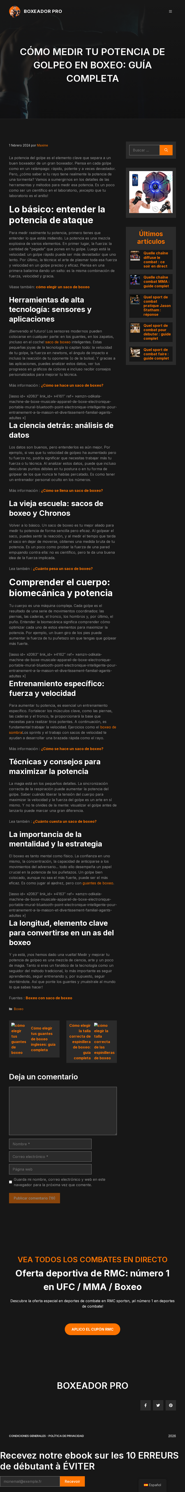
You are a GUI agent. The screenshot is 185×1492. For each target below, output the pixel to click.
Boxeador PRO (43, 11)
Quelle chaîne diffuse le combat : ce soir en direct (155, 260)
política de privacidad (66, 1436)
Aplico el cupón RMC (92, 1329)
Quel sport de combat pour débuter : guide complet (157, 332)
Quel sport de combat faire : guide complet (156, 353)
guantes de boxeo (98, 883)
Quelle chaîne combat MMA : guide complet (156, 281)
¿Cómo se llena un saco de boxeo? (72, 490)
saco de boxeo (58, 342)
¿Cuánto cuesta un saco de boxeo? (65, 821)
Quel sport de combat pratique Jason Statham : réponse (157, 306)
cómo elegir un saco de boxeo (63, 287)
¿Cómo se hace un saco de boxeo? (72, 385)
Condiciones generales (27, 1436)
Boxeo (18, 1009)
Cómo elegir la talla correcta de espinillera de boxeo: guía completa (80, 1041)
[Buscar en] (166, 150)
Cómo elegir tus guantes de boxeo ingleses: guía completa (43, 1039)
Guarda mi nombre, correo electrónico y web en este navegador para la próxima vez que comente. (59, 1182)
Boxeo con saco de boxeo (49, 998)
